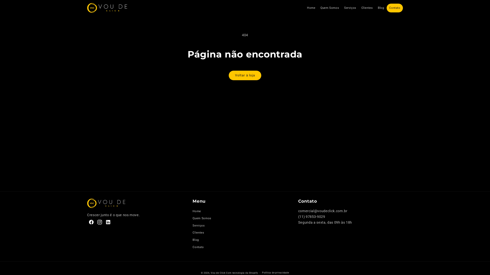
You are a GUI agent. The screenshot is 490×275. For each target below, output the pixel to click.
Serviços (199, 225)
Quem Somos (202, 218)
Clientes (198, 232)
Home (197, 211)
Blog (196, 240)
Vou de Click (218, 273)
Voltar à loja (245, 75)
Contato (198, 247)
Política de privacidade (275, 272)
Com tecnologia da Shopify (242, 273)
